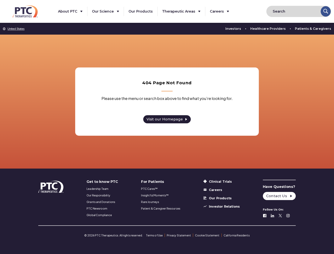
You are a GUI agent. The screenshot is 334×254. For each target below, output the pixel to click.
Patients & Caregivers (313, 29)
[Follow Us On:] (265, 215)
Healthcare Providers (268, 29)
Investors (233, 29)
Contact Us (277, 196)
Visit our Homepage (165, 119)
